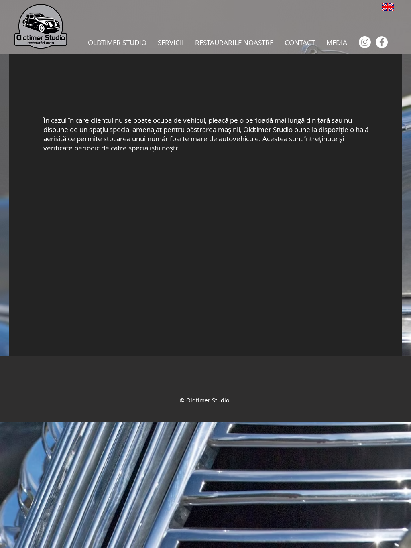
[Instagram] (365, 42)
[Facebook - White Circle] (382, 42)
